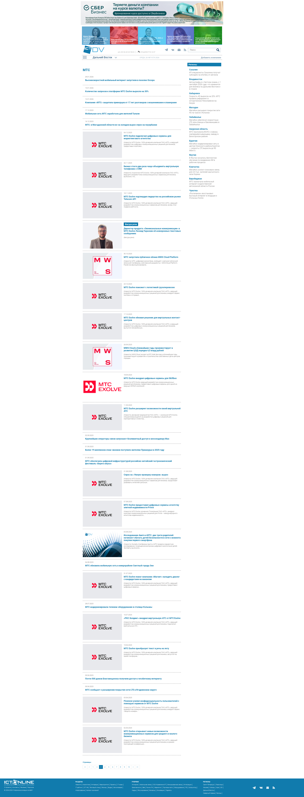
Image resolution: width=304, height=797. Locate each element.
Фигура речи (131, 224)
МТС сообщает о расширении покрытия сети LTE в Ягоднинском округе (121, 690)
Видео (110, 787)
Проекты (113, 784)
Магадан (193, 107)
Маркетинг (158, 787)
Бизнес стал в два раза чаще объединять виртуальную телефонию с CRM (151, 167)
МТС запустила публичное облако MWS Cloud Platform (151, 257)
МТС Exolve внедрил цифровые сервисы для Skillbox (150, 378)
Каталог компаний (92, 790)
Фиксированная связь (174, 784)
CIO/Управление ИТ (159, 784)
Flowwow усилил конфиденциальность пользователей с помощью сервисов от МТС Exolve (151, 702)
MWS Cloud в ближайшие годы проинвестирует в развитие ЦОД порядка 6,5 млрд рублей (148, 349)
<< (85, 767)
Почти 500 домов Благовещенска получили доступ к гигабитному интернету (123, 678)
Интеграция (188, 784)
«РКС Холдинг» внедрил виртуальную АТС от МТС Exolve (152, 618)
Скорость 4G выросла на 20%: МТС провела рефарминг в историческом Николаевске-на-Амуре (204, 99)
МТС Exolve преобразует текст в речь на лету (146, 648)
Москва (205, 787)
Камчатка (194, 167)
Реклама (23, 787)
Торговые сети (168, 787)
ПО (186, 787)
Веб (144, 787)
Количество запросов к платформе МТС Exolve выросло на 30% (117, 91)
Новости (78, 784)
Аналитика (86, 784)
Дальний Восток (208, 790)
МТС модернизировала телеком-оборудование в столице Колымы (118, 607)
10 (129, 767)
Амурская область (198, 129)
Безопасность (136, 787)
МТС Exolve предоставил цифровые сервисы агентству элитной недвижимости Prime (151, 506)
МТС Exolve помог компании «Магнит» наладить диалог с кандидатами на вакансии (152, 577)
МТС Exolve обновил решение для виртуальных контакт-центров (152, 318)
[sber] (152, 24)
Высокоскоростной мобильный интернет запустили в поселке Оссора (120, 80)
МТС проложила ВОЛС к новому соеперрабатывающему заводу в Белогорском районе (203, 134)
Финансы (152, 790)
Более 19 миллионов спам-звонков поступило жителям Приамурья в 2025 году (124, 450)
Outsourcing (192, 787)
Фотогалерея (118, 787)
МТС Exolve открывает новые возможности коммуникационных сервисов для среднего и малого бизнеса (150, 733)
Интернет (135, 784)
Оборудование (179, 787)
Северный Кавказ (209, 793)
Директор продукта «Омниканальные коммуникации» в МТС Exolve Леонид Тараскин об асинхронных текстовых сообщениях (152, 231)
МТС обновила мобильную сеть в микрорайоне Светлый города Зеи (119, 565)
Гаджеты (169, 790)
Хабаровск (194, 93)
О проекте (7, 787)
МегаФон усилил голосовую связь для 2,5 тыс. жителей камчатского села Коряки (204, 172)
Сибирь (212, 787)
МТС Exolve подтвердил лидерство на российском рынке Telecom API (152, 197)
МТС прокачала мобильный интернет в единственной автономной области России (202, 183)
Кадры (134, 790)
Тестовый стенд (95, 787)
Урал (217, 787)
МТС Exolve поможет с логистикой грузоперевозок (149, 287)
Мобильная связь (146, 784)
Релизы (104, 787)
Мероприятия (104, 784)
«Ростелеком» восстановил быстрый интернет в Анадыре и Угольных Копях (203, 195)
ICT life (86, 787)
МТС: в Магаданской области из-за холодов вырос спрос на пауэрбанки (121, 125)
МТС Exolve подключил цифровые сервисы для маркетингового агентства (147, 137)
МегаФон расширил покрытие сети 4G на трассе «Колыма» (204, 111)
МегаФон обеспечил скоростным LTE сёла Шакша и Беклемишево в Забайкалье (204, 122)
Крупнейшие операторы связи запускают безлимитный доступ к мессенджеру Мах (127, 438)
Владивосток (195, 79)
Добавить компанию (211, 57)
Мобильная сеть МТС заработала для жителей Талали (112, 113)
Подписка (30, 787)
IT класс (120, 784)
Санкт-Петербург (208, 784)
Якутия (192, 155)
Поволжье (219, 784)
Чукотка (193, 190)
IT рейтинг (79, 787)
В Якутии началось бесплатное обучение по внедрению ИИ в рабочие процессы (203, 160)
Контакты (15, 787)
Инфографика (80, 790)
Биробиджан (195, 179)
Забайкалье (195, 117)
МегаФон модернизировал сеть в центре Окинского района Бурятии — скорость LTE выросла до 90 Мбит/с (204, 147)
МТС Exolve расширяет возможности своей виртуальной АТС (152, 409)
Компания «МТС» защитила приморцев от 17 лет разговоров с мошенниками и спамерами (131, 102)
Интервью (94, 784)
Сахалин (193, 69)
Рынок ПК (149, 787)
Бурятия (193, 141)
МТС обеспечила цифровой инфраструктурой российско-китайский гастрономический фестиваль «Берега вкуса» (128, 462)
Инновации (160, 790)
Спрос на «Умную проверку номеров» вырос (146, 474)
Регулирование (143, 790)
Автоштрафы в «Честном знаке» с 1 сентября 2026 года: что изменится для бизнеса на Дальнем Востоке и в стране (205, 85)
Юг (222, 787)
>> (137, 767)
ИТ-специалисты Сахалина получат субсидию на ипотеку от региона (204, 73)
